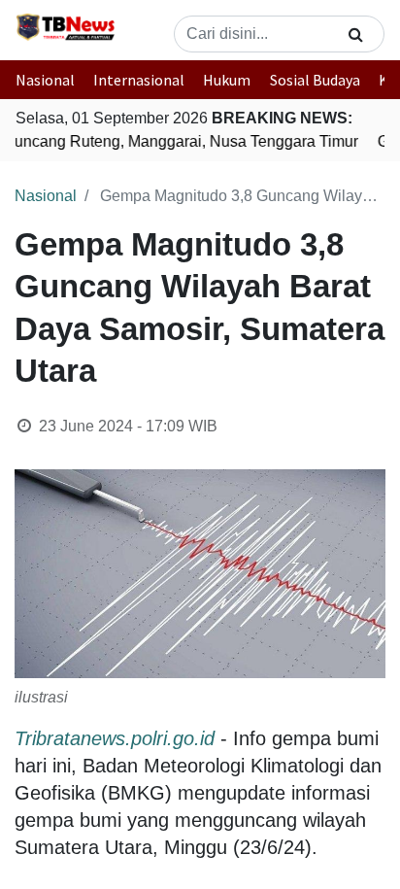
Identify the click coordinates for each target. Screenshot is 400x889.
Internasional (138, 79)
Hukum (226, 79)
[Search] (356, 34)
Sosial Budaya (315, 79)
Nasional (45, 79)
